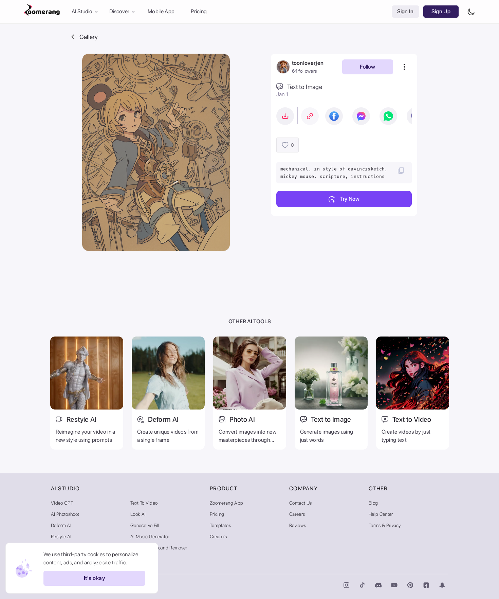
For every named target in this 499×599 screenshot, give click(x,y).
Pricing (199, 11)
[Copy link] (310, 116)
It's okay (94, 578)
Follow (367, 66)
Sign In (405, 11)
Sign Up (440, 11)
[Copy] (400, 170)
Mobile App (161, 11)
